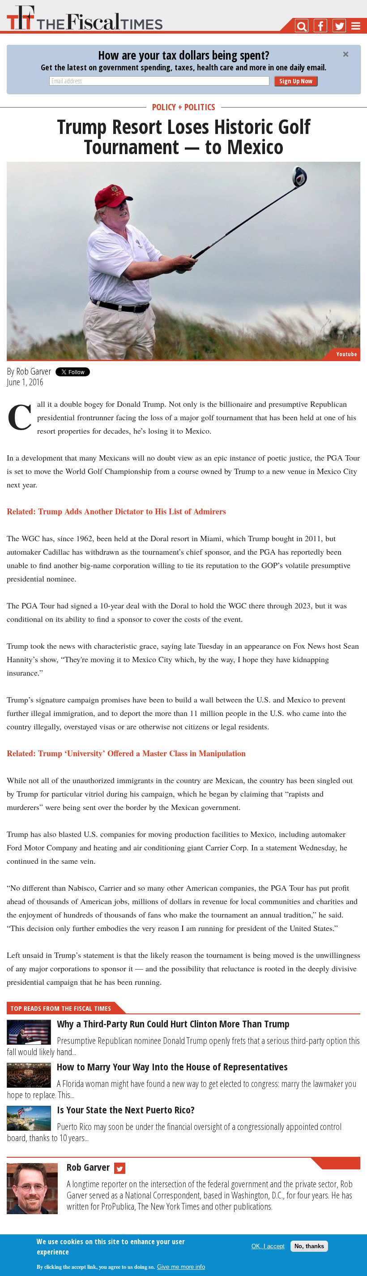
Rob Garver (33, 371)
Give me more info (181, 1266)
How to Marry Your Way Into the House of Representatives (172, 1066)
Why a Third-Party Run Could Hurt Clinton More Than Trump (173, 1023)
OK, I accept (268, 1246)
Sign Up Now (295, 81)
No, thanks (309, 1246)
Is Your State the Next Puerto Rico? (126, 1109)
